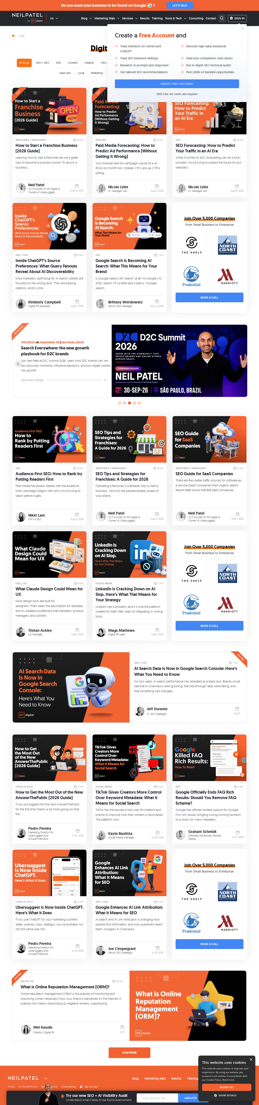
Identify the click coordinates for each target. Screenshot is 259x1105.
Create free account (177, 83)
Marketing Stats (104, 18)
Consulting (196, 18)
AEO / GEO (42, 62)
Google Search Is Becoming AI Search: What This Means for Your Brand (126, 266)
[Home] (13, 35)
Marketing (97, 73)
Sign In (239, 18)
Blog (84, 18)
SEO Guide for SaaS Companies (204, 474)
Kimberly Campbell (44, 302)
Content (73, 62)
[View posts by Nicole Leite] (101, 188)
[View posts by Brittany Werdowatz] (101, 303)
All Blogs (24, 62)
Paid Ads (101, 140)
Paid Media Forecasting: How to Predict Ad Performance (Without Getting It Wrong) (126, 151)
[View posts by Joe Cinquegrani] (101, 950)
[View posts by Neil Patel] (21, 188)
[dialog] (226, 1078)
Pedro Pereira (39, 828)
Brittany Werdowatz (125, 302)
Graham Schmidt (202, 831)
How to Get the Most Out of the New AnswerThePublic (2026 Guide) (49, 794)
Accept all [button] (227, 1087)
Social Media (104, 583)
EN (51, 18)
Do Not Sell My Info (28, 1086)
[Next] (240, 364)
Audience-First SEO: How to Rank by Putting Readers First (49, 476)
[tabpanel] (129, 361)
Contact (211, 18)
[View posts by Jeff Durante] (139, 711)
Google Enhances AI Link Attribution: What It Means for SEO (129, 910)
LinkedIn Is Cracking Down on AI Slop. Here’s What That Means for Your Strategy (126, 594)
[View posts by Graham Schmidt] (181, 835)
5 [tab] (139, 403)
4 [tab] (134, 403)
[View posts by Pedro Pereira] (21, 833)
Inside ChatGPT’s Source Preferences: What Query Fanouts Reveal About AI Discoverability (46, 266)
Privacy (11, 1086)
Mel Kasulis (43, 1027)
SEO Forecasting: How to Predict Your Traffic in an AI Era (205, 148)
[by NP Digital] (35, 22)
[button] (226, 1095)
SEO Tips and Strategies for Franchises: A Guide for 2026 (122, 476)
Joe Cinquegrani (122, 948)
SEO (178, 140)
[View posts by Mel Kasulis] (26, 1029)
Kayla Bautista (120, 833)
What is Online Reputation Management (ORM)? (65, 987)
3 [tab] (129, 402)
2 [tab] (124, 403)
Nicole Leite (118, 187)
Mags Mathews (121, 630)
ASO (58, 62)
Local (81, 73)
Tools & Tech (173, 18)
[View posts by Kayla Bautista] (101, 835)
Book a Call (209, 297)
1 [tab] (119, 403)
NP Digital (51, 188)
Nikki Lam (36, 515)
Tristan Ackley (40, 630)
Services (127, 18)
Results (145, 18)
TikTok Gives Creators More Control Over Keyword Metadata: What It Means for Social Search (128, 797)
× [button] (251, 1059)
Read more (228, 1079)
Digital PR (27, 981)
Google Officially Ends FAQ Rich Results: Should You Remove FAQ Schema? (206, 797)
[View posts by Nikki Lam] (21, 517)
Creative (89, 62)
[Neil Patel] (27, 15)
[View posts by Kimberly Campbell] (21, 303)
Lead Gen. (65, 73)
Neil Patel (36, 185)
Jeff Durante (157, 708)
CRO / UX (106, 62)
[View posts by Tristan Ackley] (21, 632)
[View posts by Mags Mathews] (101, 632)
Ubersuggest (47, 192)
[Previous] (18, 364)
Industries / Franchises (31, 140)
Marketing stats (155, 1078)
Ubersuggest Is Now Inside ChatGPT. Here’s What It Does (49, 910)
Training (157, 18)
